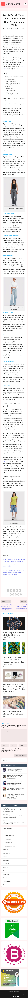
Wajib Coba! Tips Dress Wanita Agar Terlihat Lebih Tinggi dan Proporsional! (15, 796)
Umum (21, 771)
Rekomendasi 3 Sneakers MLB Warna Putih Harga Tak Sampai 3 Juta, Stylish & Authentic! (14, 688)
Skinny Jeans (10, 78)
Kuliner (13, 771)
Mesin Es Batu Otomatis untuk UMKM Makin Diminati (14, 770)
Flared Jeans (10, 88)
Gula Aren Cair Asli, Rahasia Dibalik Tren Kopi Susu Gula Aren (15, 789)
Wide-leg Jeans (11, 85)
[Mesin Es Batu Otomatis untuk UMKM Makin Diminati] (4, 770)
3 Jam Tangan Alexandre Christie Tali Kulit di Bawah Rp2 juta (13, 635)
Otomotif (5, 870)
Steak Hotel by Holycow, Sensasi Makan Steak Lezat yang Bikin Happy (13, 816)
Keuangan (9, 771)
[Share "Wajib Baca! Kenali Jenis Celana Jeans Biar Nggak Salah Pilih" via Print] (19, 590)
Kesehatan (14, 790)
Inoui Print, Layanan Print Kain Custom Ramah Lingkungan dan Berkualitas (13, 661)
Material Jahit (13, 784)
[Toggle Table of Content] (21, 74)
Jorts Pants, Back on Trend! (13, 94)
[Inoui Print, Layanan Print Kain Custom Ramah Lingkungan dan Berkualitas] (14, 648)
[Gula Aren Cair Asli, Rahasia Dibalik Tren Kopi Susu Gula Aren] (4, 789)
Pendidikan (5, 874)
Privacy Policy (23, 994)
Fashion (13, 29)
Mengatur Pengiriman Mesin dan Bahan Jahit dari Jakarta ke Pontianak (16, 776)
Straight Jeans (11, 79)
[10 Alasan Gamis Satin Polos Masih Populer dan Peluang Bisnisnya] (4, 783)
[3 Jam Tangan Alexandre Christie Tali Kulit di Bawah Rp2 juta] (14, 623)
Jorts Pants (10, 92)
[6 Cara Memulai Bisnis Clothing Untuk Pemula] (14, 702)
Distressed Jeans (11, 90)
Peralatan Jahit (8, 835)
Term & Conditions (16, 994)
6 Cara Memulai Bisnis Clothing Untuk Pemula (13, 712)
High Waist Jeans (11, 81)
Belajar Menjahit (7, 828)
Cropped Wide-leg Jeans (13, 83)
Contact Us (9, 994)
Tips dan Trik (17, 771)
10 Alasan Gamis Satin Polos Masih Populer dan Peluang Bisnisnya (15, 782)
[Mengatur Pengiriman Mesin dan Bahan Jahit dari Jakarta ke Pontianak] (4, 776)
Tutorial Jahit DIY (9, 846)
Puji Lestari (5, 814)
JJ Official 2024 (17, 991)
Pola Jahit (7, 839)
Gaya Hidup (9, 790)
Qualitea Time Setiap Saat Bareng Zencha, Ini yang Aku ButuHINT (13, 810)
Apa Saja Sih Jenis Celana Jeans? (14, 76)
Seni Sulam (7, 842)
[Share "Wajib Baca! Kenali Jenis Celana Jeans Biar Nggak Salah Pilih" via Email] (16, 590)
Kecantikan (5, 856)
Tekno (4, 877)
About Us (4, 994)
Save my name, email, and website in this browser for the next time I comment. (13, 750)
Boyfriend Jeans (11, 86)
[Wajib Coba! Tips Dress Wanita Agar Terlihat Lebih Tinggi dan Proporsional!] (4, 795)
